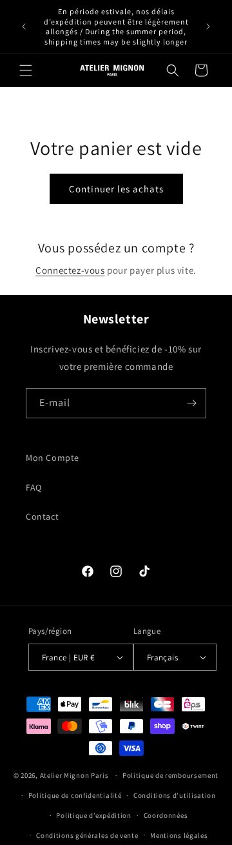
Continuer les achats (116, 189)
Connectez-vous (69, 270)
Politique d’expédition (93, 815)
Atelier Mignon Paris (74, 775)
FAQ (34, 487)
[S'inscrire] (191, 403)
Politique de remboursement (170, 775)
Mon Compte (52, 457)
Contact (42, 516)
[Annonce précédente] (24, 26)
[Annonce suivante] (208, 26)
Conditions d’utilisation (174, 795)
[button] (26, 70)
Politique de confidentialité (75, 795)
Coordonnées (166, 815)
